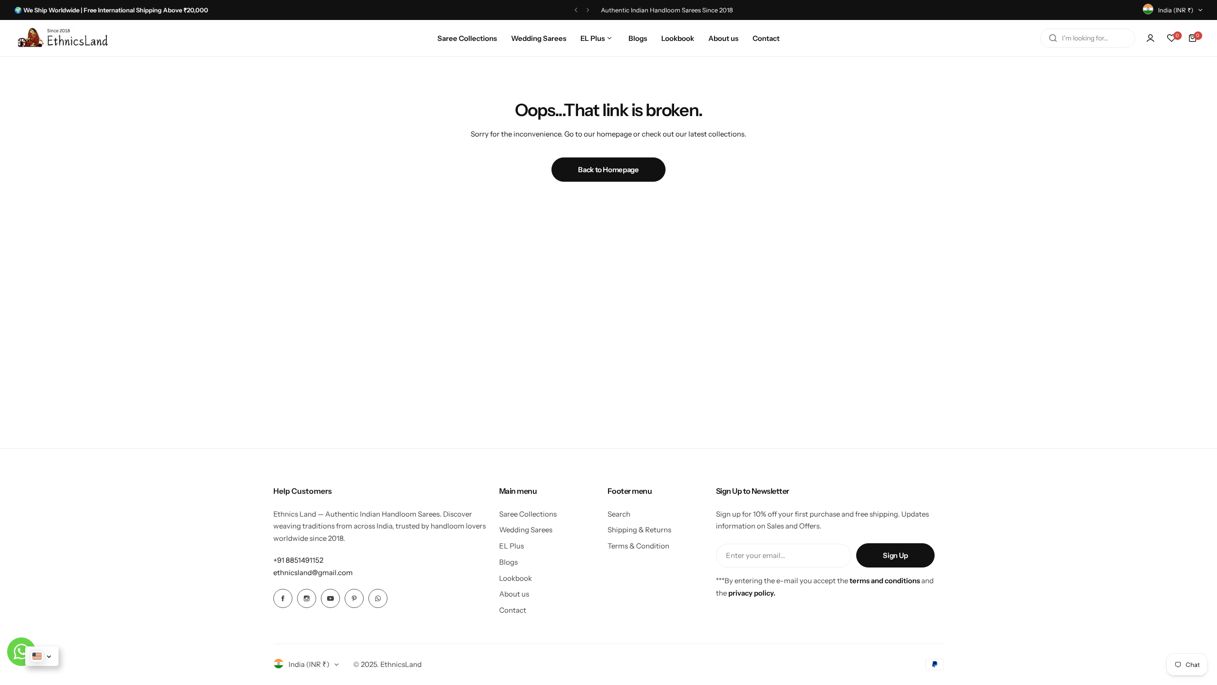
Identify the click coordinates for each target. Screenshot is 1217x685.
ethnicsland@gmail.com (313, 572)
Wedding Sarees (525, 529)
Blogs (508, 562)
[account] (1150, 38)
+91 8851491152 (298, 560)
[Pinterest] (354, 598)
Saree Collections (528, 514)
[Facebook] (282, 598)
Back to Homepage (608, 169)
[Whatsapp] (377, 598)
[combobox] (1087, 38)
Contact (512, 610)
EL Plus (511, 545)
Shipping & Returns (639, 529)
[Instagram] (306, 598)
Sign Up (895, 555)
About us (514, 593)
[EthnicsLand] (65, 38)
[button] (576, 10)
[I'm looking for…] (1053, 38)
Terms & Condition (638, 545)
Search (619, 514)
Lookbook (515, 578)
